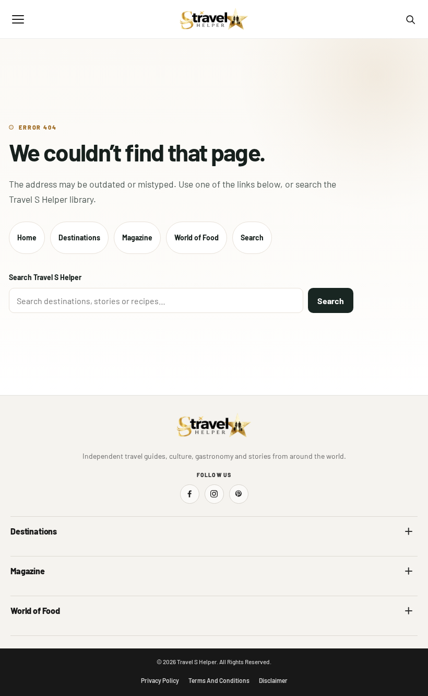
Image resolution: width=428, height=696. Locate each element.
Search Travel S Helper (45, 277)
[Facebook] (189, 494)
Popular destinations (252, 592)
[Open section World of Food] (409, 611)
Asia (227, 553)
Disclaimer (273, 680)
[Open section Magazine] (409, 571)
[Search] (410, 19)
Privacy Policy (160, 680)
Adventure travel (36, 592)
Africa (19, 553)
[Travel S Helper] (214, 19)
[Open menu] (17, 19)
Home (27, 237)
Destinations (79, 237)
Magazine (137, 237)
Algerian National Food (45, 632)
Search (252, 237)
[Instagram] (214, 494)
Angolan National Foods (257, 632)
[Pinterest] (238, 494)
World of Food (196, 237)
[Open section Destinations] (409, 531)
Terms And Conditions (218, 680)
